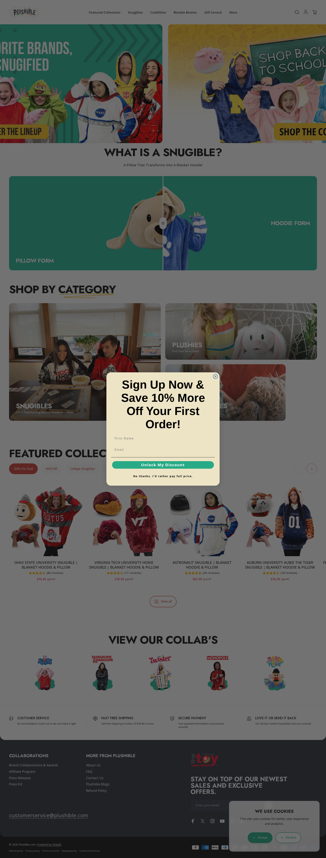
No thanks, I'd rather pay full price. (163, 476)
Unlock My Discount (163, 464)
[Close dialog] (215, 376)
